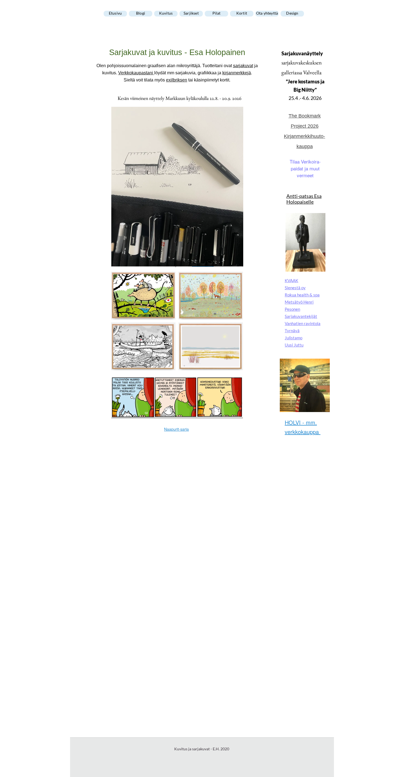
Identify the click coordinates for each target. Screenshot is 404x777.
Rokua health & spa (302, 294)
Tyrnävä (292, 330)
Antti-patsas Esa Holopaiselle (304, 199)
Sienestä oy (295, 287)
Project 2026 (305, 126)
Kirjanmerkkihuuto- (304, 136)
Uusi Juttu (294, 344)
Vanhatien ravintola (302, 323)
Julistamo (293, 337)
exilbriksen (176, 80)
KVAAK (291, 280)
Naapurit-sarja (176, 429)
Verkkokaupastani (135, 72)
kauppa (305, 146)
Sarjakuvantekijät (301, 316)
